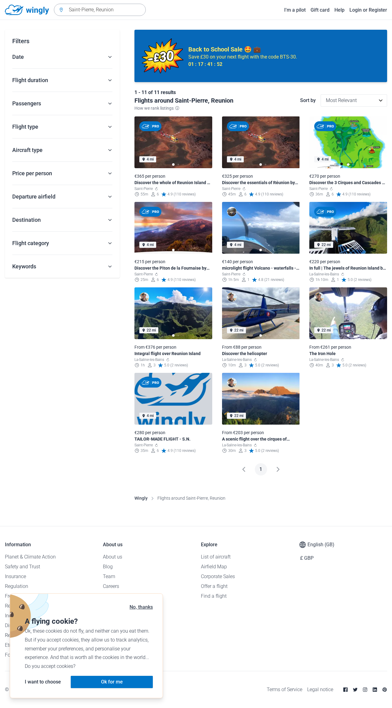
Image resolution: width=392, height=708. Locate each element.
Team (109, 576)
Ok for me (112, 682)
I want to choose (43, 682)
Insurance (15, 576)
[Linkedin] (374, 689)
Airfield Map (214, 567)
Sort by (308, 100)
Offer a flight (214, 586)
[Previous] (244, 469)
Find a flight (214, 596)
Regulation (16, 586)
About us (112, 557)
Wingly (141, 498)
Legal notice (320, 689)
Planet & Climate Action (30, 557)
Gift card (320, 10)
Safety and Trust (22, 567)
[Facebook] (345, 689)
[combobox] (100, 10)
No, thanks (141, 607)
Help (339, 10)
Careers (111, 586)
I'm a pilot (295, 10)
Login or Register (368, 10)
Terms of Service (284, 689)
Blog (108, 567)
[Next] (278, 469)
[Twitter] (355, 689)
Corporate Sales (218, 576)
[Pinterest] (384, 689)
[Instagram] (365, 689)
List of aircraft (216, 557)
